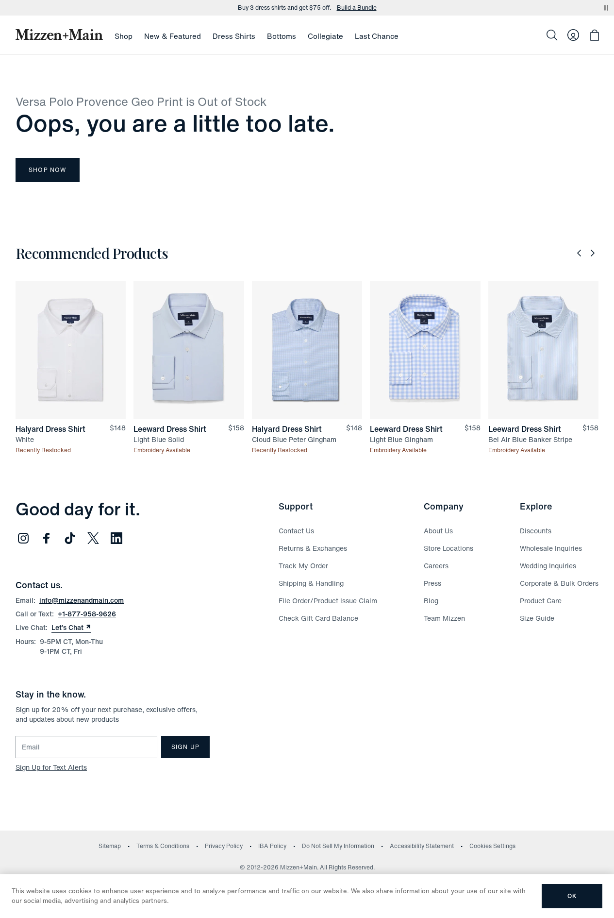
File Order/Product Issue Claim (328, 600)
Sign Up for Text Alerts (51, 767)
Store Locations (448, 548)
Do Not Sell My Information (338, 846)
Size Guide (537, 618)
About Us (438, 531)
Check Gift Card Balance (318, 618)
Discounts (535, 531)
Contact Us (296, 531)
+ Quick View (76, 420)
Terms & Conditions (162, 846)
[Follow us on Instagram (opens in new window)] (23, 538)
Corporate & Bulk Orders (559, 583)
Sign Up (185, 747)
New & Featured (172, 36)
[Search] (552, 35)
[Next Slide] (592, 253)
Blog (431, 600)
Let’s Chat (71, 627)
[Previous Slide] (579, 253)
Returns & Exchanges (313, 548)
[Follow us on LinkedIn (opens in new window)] (116, 538)
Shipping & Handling (311, 583)
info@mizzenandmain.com (81, 600)
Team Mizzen (444, 618)
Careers (436, 566)
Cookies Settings (492, 846)
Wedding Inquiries (548, 566)
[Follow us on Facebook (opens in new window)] (46, 538)
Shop (124, 36)
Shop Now (47, 170)
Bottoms (281, 36)
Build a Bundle (357, 6)
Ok (572, 896)
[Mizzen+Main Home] (59, 34)
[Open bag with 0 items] (594, 35)
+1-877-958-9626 (87, 614)
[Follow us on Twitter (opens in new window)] (93, 538)
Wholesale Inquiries (551, 548)
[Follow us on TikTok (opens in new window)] (70, 538)
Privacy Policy (224, 846)
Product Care (541, 600)
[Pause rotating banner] (606, 8)
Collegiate (325, 36)
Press (432, 583)
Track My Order (303, 566)
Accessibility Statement (422, 846)
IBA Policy (272, 846)
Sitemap (110, 846)
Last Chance (376, 36)
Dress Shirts (234, 36)
